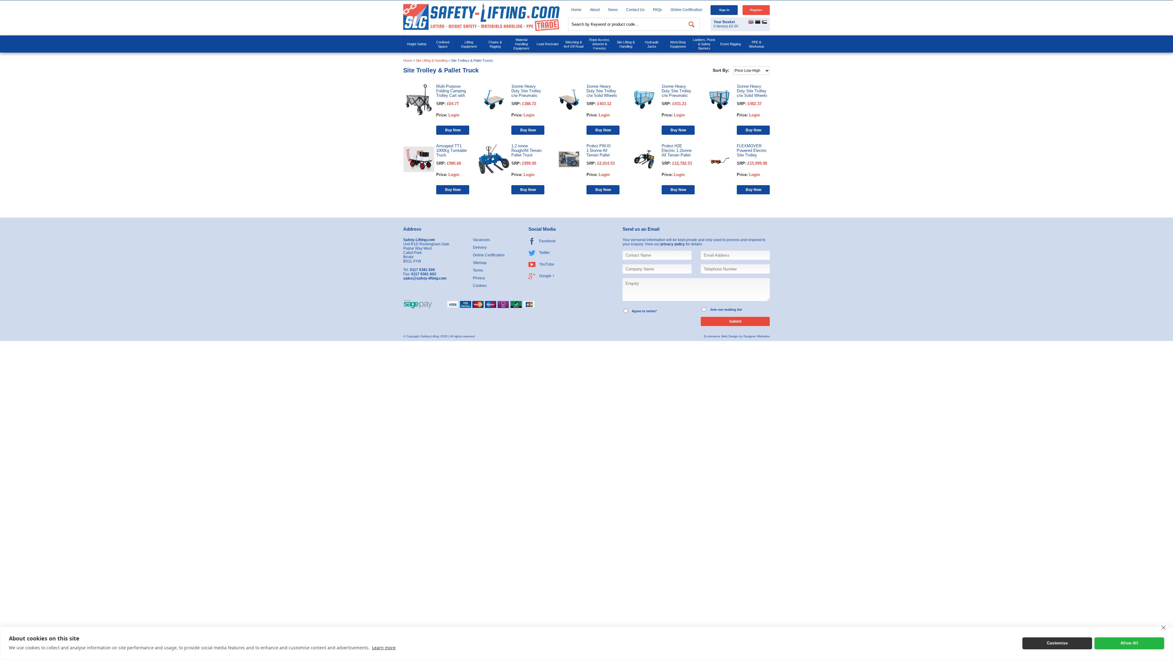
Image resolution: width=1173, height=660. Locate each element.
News (613, 10)
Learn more (384, 648)
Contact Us (635, 10)
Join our (716, 309)
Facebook (547, 241)
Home (576, 10)
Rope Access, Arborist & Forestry (599, 44)
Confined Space (442, 44)
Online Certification (686, 10)
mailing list (733, 309)
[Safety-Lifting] (481, 17)
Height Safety (417, 44)
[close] (1163, 627)
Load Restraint (547, 44)
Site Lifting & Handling (626, 44)
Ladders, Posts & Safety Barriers (704, 44)
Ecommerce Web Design (721, 336)
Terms (478, 270)
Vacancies (481, 240)
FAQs (657, 10)
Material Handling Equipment (521, 44)
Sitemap (480, 263)
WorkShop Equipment (678, 44)
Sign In (724, 10)
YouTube (546, 264)
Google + (546, 276)
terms (651, 311)
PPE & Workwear (756, 44)
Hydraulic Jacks (652, 44)
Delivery (480, 247)
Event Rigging (730, 44)
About (595, 10)
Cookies (480, 286)
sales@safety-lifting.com (425, 278)
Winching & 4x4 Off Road (573, 44)
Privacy (479, 278)
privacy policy (672, 244)
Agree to (638, 311)
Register (756, 10)
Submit (735, 321)
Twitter (544, 253)
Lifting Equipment (469, 44)
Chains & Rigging (495, 44)
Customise (1057, 643)
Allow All (1129, 643)
